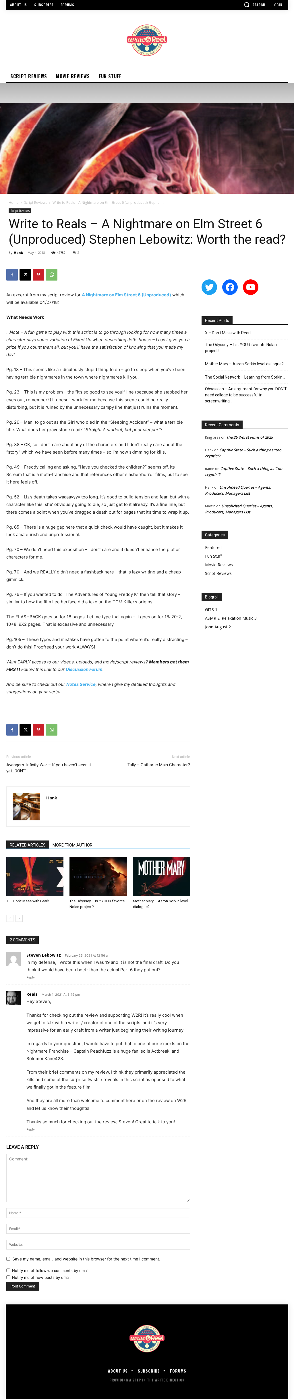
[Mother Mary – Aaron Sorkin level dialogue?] (161, 876)
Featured (213, 547)
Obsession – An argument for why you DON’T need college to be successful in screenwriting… (246, 395)
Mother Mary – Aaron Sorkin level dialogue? (244, 364)
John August (216, 627)
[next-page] (19, 918)
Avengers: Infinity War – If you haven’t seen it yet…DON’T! (48, 768)
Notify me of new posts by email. (41, 1277)
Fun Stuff (213, 556)
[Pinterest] (38, 275)
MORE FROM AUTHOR (72, 845)
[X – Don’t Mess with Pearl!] (34, 876)
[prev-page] (9, 918)
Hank (18, 252)
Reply (30, 977)
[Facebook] (12, 275)
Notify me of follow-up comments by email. (51, 1270)
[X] (25, 275)
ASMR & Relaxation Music (229, 618)
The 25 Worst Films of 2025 (249, 437)
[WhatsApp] (51, 275)
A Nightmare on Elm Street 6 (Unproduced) (126, 295)
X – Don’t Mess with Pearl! (27, 901)
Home (14, 202)
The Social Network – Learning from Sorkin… (245, 377)
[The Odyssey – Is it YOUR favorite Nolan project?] (98, 876)
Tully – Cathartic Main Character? (158, 764)
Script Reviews (35, 202)
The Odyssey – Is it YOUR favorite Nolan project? (241, 347)
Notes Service (81, 684)
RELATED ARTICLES (28, 845)
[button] (255, 4)
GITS (209, 609)
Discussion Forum (84, 669)
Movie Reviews (219, 564)
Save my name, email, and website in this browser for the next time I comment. (86, 1258)
